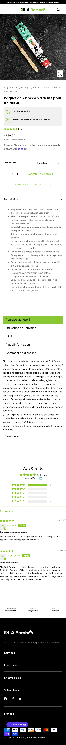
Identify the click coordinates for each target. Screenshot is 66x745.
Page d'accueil (11, 87)
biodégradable (40, 244)
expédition (8, 139)
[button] (6, 9)
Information (11, 665)
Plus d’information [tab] (18, 344)
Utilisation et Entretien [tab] (21, 328)
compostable (23, 244)
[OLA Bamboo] (33, 9)
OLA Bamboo (18, 737)
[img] (7, 520)
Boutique (25, 87)
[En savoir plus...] (12, 436)
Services (9, 652)
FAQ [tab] (9, 336)
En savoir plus (12, 677)
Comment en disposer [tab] (21, 353)
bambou (40, 262)
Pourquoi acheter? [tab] (18, 320)
